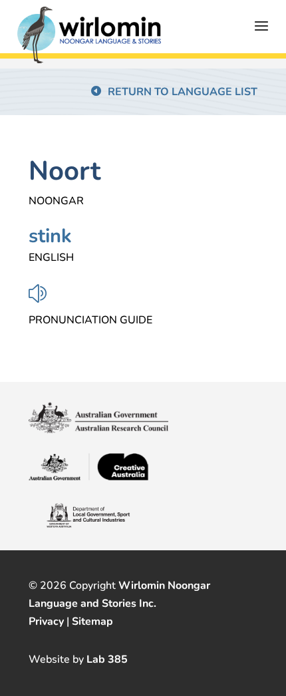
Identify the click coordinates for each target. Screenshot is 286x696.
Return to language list (182, 92)
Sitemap (92, 621)
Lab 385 (107, 659)
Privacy (46, 621)
